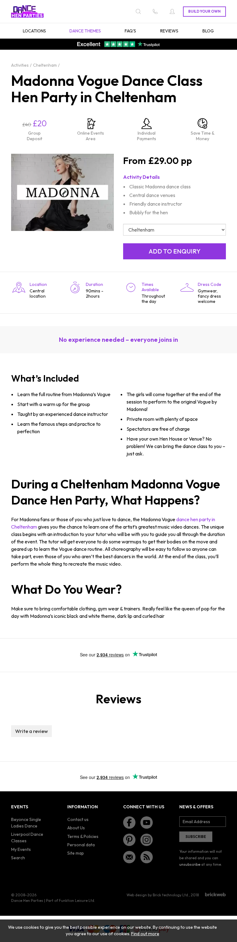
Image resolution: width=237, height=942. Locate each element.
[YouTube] (146, 822)
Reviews (169, 31)
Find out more (145, 933)
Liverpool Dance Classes (27, 837)
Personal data (81, 845)
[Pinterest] (129, 840)
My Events (21, 849)
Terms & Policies (82, 836)
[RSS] (146, 857)
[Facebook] (129, 822)
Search (18, 857)
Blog (208, 31)
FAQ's (130, 31)
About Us (76, 828)
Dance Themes (85, 31)
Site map (75, 853)
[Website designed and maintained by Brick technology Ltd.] (215, 894)
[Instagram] (146, 840)
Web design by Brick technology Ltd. (158, 895)
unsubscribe (189, 864)
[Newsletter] (129, 857)
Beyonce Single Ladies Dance (26, 823)
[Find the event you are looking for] (138, 11)
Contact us (78, 819)
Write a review (31, 731)
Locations (34, 31)
